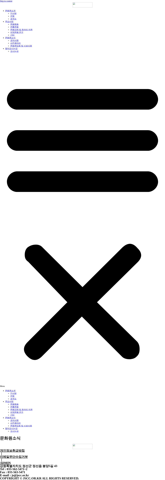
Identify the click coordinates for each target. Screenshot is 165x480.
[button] (82, 221)
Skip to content (6, 1)
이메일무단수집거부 (14, 456)
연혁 (12, 16)
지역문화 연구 (16, 32)
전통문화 (14, 27)
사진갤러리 (15, 43)
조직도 (13, 19)
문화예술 (14, 24)
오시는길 (14, 51)
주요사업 (9, 21)
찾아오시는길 (11, 48)
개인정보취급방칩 (12, 450)
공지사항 (14, 40)
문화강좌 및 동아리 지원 (21, 30)
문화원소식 (10, 38)
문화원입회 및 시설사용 (21, 46)
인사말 (13, 13)
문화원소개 (10, 11)
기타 (12, 35)
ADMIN (5, 463)
